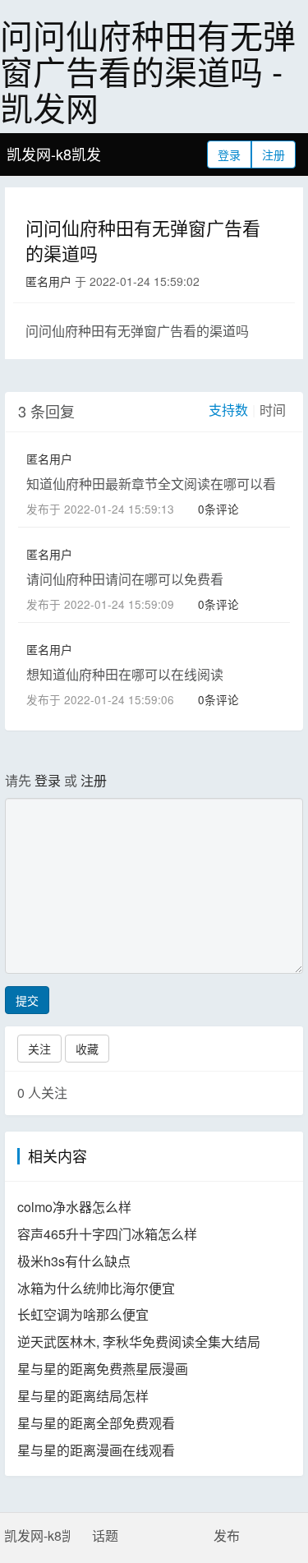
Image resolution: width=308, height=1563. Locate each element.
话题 (105, 1535)
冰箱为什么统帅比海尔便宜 (96, 1288)
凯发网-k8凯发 (54, 153)
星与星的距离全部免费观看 (96, 1422)
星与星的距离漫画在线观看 (96, 1450)
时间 (273, 409)
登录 (229, 154)
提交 (27, 1000)
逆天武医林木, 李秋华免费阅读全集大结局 (138, 1341)
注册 (273, 154)
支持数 (228, 409)
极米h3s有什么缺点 (74, 1261)
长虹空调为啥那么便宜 (83, 1314)
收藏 (87, 1048)
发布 (227, 1535)
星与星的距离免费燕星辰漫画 (102, 1368)
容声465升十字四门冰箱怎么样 (107, 1233)
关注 (39, 1048)
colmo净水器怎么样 (74, 1206)
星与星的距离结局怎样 (83, 1395)
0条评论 (218, 508)
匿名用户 (48, 281)
